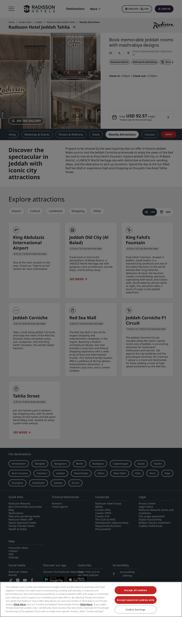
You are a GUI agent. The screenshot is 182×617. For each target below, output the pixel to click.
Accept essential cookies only (135, 600)
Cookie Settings (135, 609)
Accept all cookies (135, 590)
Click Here (20, 604)
